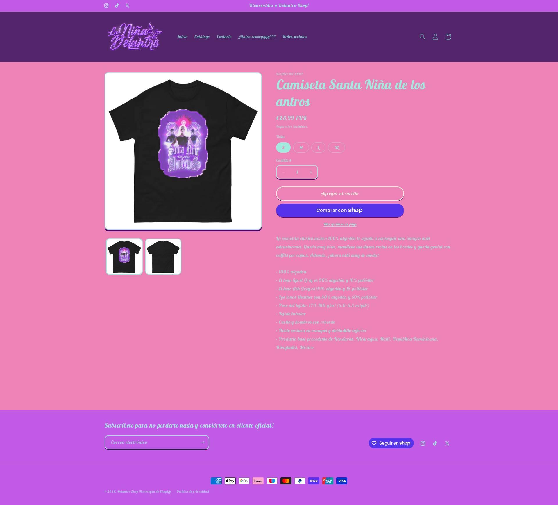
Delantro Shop (127, 492)
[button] (422, 36)
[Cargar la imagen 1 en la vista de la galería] (124, 257)
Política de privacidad (193, 491)
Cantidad (283, 160)
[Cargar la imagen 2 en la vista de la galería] (163, 257)
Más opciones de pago (340, 224)
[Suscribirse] (202, 442)
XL (336, 147)
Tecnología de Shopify (155, 492)
